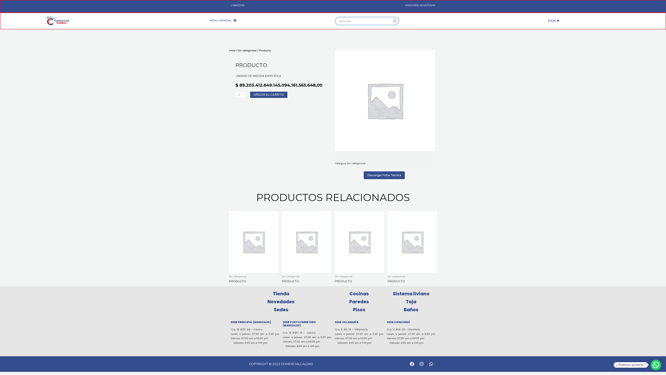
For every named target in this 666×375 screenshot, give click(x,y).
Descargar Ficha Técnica (384, 175)
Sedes (281, 310)
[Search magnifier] (394, 21)
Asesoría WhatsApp (420, 5)
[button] (656, 365)
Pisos (359, 310)
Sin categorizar (247, 50)
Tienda (281, 294)
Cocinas (359, 294)
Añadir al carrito (269, 94)
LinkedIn (237, 5)
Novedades (280, 302)
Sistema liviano (411, 294)
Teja (411, 302)
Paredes (359, 302)
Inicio (232, 50)
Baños (411, 310)
